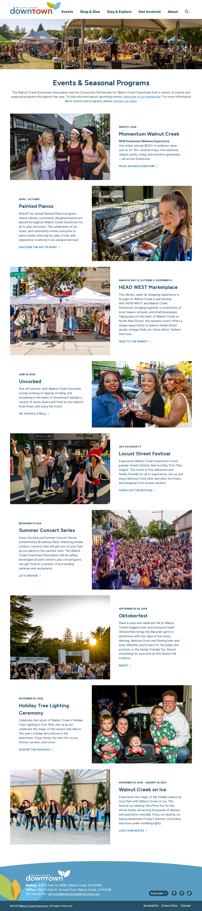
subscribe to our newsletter (142, 96)
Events (67, 12)
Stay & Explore (119, 12)
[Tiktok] (189, 893)
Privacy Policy (170, 905)
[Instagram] (181, 893)
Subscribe (157, 893)
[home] (41, 8)
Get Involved (150, 12)
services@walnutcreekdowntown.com (74, 894)
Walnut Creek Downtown (33, 905)
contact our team (125, 101)
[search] (186, 12)
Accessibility (150, 905)
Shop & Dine (90, 12)
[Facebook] (174, 893)
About (173, 12)
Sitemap (186, 905)
